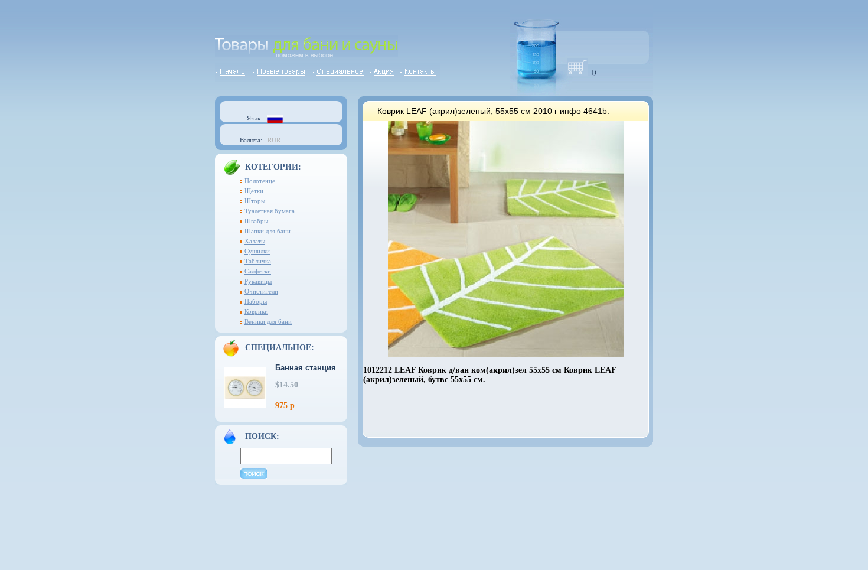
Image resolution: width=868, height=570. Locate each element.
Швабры (256, 220)
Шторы (254, 200)
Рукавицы (258, 281)
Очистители (261, 291)
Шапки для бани (267, 230)
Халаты (254, 241)
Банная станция (305, 367)
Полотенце (259, 180)
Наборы (255, 301)
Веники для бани (268, 321)
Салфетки (257, 271)
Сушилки (257, 251)
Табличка (257, 261)
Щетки (253, 190)
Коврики (256, 311)
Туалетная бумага (269, 210)
